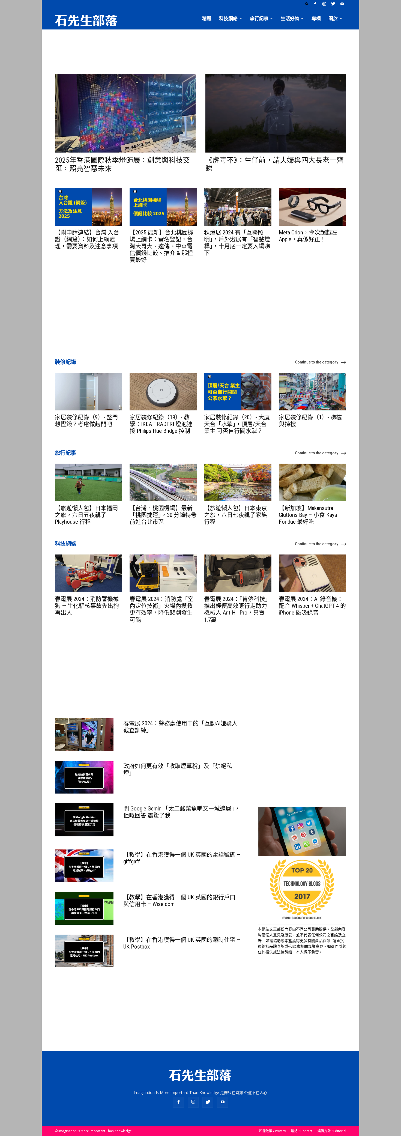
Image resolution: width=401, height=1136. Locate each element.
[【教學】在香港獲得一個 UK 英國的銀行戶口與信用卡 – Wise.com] (84, 908)
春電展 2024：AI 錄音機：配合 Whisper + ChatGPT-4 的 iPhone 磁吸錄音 (312, 606)
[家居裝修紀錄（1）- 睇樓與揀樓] (312, 391)
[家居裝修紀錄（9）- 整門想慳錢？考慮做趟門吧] (88, 391)
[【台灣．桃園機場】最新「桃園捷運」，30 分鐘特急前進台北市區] (163, 482)
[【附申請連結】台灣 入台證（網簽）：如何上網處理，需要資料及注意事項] (88, 206)
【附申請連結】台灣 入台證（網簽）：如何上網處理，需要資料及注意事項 (87, 239)
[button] (307, 4)
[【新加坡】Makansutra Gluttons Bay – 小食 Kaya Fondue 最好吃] (312, 482)
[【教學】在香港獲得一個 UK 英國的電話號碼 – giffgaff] (84, 865)
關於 (333, 18)
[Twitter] (333, 4)
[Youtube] (342, 4)
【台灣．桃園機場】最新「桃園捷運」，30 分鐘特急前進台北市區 (163, 515)
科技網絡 (228, 18)
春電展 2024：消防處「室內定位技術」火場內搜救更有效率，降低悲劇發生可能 (161, 609)
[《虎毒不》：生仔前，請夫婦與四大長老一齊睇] (275, 113)
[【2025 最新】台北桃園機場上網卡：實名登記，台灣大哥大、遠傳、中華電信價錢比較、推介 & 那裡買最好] (163, 206)
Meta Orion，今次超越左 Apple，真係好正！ (308, 236)
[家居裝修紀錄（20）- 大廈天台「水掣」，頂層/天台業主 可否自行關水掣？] (237, 391)
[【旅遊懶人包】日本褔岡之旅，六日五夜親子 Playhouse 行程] (88, 482)
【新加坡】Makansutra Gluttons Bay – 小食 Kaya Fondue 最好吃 (308, 515)
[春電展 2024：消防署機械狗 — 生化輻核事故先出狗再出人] (88, 573)
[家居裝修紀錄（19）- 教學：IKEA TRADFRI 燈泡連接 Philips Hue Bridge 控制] (163, 391)
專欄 (316, 18)
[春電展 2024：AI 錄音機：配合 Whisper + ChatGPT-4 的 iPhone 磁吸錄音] (312, 573)
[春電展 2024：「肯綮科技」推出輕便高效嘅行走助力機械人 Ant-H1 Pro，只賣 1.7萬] (237, 573)
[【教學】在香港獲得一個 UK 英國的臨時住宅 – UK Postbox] (84, 951)
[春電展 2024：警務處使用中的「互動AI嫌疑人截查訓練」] (84, 734)
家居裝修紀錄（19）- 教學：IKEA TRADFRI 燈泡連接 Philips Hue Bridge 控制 (161, 424)
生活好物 (290, 18)
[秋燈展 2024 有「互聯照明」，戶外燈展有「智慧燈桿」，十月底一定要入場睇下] (237, 206)
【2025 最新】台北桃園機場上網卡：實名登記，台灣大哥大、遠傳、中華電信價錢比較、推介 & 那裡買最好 (161, 246)
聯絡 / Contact (301, 1131)
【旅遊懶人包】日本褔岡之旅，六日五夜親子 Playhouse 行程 (86, 515)
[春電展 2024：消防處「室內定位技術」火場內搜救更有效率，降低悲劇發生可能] (163, 573)
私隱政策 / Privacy (272, 1131)
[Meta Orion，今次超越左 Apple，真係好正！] (312, 206)
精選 (206, 18)
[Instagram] (324, 4)
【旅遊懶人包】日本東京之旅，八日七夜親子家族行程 (235, 515)
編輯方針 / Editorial (332, 1131)
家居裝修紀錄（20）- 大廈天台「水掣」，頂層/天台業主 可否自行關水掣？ (237, 424)
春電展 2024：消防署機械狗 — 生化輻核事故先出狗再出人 (87, 606)
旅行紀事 (259, 18)
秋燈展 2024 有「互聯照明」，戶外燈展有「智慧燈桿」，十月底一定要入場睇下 (237, 243)
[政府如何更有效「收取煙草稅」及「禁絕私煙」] (84, 777)
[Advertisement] (200, 48)
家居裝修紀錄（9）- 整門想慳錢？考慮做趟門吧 (86, 420)
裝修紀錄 (65, 362)
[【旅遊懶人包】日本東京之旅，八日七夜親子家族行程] (237, 482)
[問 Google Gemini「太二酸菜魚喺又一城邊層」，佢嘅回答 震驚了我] (84, 819)
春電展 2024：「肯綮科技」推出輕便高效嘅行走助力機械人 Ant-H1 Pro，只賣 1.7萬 (237, 609)
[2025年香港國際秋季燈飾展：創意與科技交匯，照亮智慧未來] (125, 113)
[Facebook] (315, 4)
